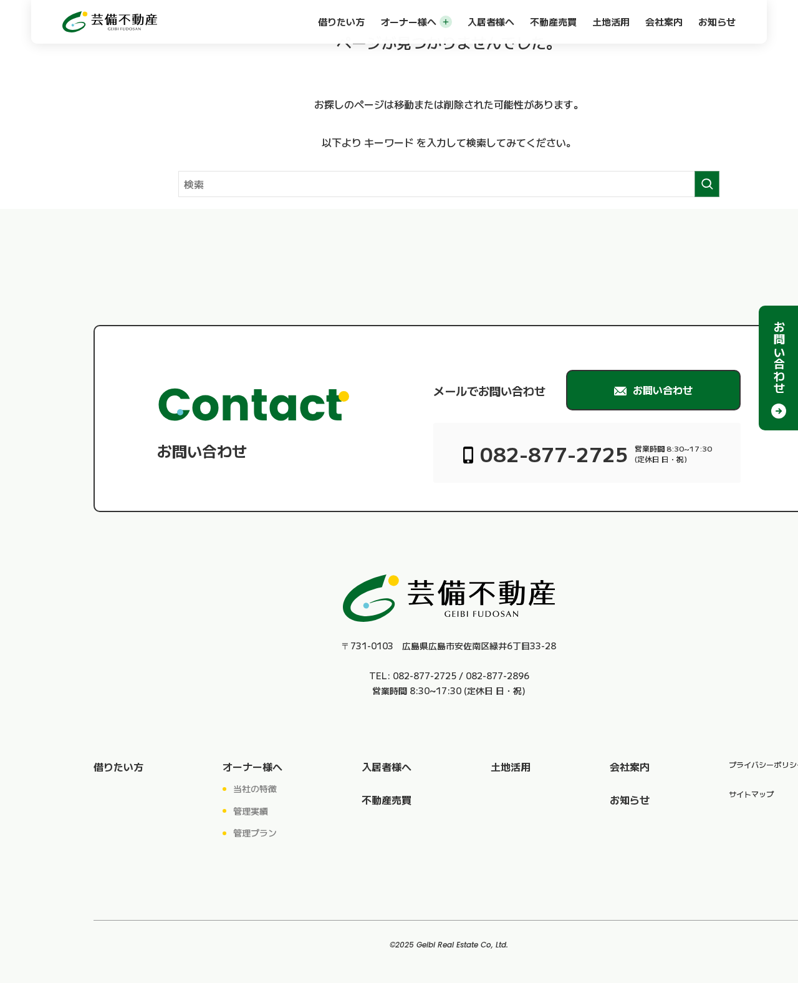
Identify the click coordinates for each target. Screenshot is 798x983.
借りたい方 (341, 21)
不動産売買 (553, 21)
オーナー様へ (408, 21)
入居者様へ (491, 21)
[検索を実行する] (707, 184)
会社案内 (664, 21)
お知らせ (717, 21)
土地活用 (611, 21)
